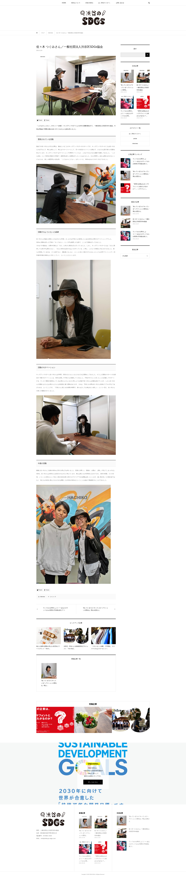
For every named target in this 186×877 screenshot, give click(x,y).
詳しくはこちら (93, 782)
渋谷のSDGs (89, 3)
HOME (64, 3)
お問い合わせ (120, 3)
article (135, 138)
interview (42, 596)
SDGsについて (75, 3)
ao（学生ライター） (104, 3)
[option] (55, 720)
